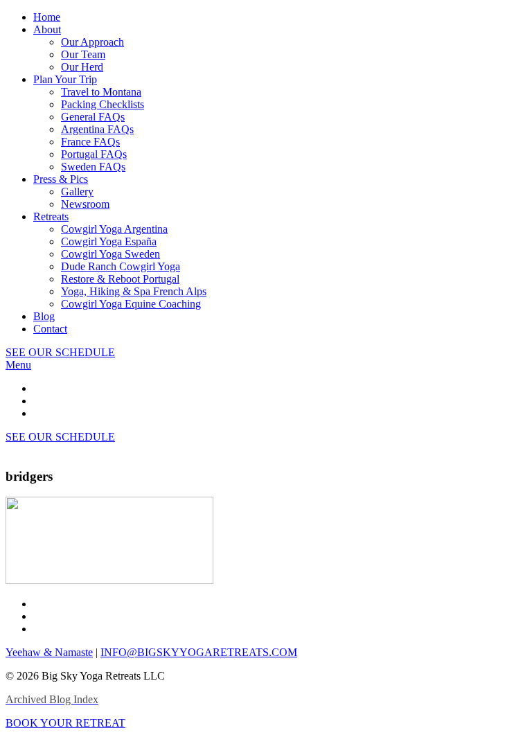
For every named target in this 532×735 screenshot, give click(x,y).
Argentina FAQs (97, 129)
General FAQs (93, 117)
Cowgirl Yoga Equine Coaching (131, 304)
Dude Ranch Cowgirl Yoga (120, 266)
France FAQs (90, 142)
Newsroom (85, 204)
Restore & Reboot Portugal (120, 279)
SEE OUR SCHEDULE (60, 352)
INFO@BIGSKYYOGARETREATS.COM (198, 652)
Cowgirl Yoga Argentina (114, 229)
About (47, 29)
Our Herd (82, 67)
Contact (50, 329)
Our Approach (92, 42)
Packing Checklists (102, 104)
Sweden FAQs (93, 166)
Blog (44, 316)
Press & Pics (60, 179)
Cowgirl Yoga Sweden (110, 254)
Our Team (83, 54)
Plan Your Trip (65, 79)
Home (46, 17)
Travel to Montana (101, 92)
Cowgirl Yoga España (109, 241)
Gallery (77, 191)
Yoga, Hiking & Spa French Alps (133, 291)
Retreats (51, 216)
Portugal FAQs (94, 154)
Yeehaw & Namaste (49, 652)
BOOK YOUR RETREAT (65, 723)
